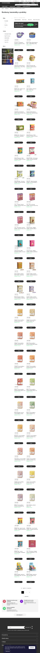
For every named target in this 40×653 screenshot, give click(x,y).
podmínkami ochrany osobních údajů (23, 630)
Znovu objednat (33, 3)
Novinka (6, 25)
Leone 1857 (7, 40)
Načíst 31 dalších (27, 588)
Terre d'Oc (6, 42)
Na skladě (6, 20)
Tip (5, 27)
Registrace (28, 3)
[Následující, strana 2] (26, 592)
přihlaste (21, 26)
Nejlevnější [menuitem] (24, 19)
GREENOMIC (7, 38)
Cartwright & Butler (8, 33)
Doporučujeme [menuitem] (18, 19)
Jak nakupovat (19, 614)
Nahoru (26, 596)
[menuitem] (5, 6)
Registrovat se (30, 25)
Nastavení (8, 651)
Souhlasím (32, 647)
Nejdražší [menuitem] (30, 19)
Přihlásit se (36, 25)
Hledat (37, 5)
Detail (18, 50)
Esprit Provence (7, 35)
